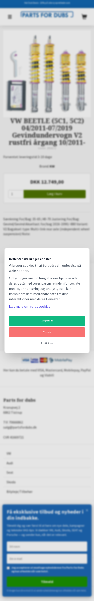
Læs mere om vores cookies (29, 306)
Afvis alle (47, 332)
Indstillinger (47, 343)
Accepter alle (47, 320)
